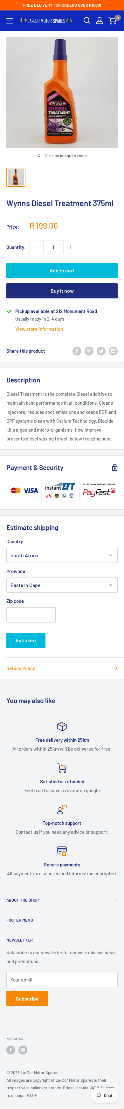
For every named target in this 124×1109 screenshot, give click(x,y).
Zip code (15, 601)
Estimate (26, 640)
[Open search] (87, 20)
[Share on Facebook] (76, 351)
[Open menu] (9, 20)
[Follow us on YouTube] (22, 1050)
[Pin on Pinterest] (89, 351)
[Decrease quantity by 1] (36, 247)
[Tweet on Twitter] (101, 351)
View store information (39, 329)
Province (15, 571)
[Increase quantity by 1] (70, 247)
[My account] (99, 20)
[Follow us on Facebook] (10, 1050)
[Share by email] (113, 351)
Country (14, 541)
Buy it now (62, 291)
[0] (112, 20)
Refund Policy (20, 668)
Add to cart (62, 270)
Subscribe (27, 998)
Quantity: (16, 247)
